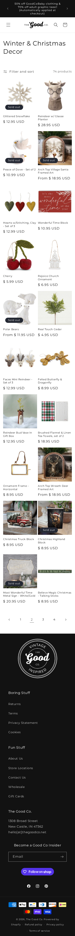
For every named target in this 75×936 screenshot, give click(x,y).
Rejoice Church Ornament (48, 277)
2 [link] (32, 619)
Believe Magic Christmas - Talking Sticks (54, 594)
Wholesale (16, 787)
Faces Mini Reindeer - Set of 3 (17, 381)
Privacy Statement (23, 723)
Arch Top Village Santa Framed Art (53, 171)
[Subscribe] (61, 857)
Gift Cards (16, 796)
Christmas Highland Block (51, 541)
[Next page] (65, 619)
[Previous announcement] (7, 8)
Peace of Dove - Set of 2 (19, 169)
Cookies (14, 732)
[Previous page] (9, 619)
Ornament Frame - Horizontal (16, 487)
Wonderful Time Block (53, 222)
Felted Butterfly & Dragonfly (50, 381)
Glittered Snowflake (16, 116)
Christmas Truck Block (18, 539)
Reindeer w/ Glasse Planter (51, 118)
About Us (15, 758)
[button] (8, 24)
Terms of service (39, 930)
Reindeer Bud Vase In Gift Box (17, 434)
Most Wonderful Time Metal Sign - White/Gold (19, 594)
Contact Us (17, 777)
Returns (14, 704)
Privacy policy (55, 924)
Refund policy (33, 924)
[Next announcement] (67, 8)
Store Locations (20, 768)
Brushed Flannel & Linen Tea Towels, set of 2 (54, 434)
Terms (13, 713)
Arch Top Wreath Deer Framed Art (53, 487)
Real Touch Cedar (50, 329)
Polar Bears (11, 329)
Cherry (7, 276)
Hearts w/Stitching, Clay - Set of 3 (19, 224)
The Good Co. (34, 919)
